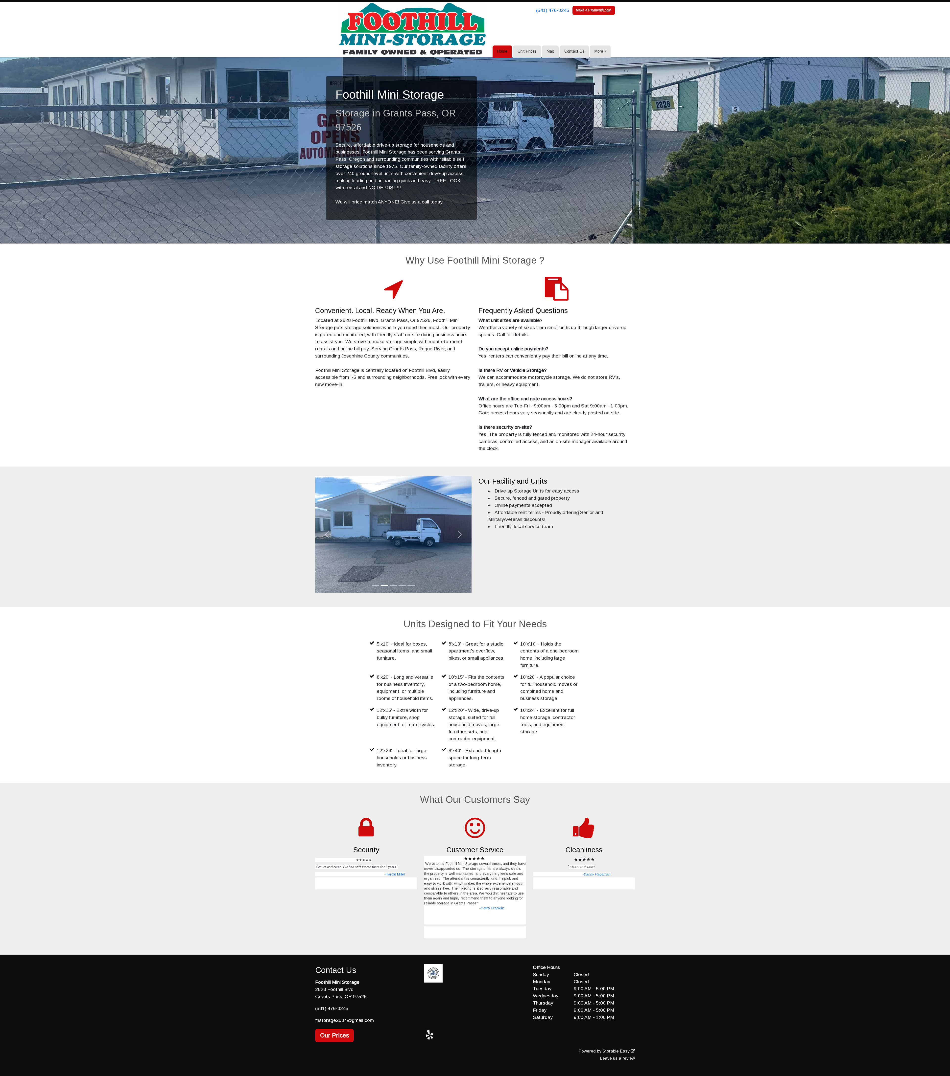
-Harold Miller (394, 874)
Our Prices (334, 1035)
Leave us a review (617, 1058)
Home (502, 51)
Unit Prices (527, 51)
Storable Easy (616, 1051)
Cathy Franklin (492, 908)
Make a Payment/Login (593, 10)
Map (550, 51)
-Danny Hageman (596, 874)
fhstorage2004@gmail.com (344, 1020)
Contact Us (574, 51)
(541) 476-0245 (552, 10)
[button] (327, 534)
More (598, 51)
